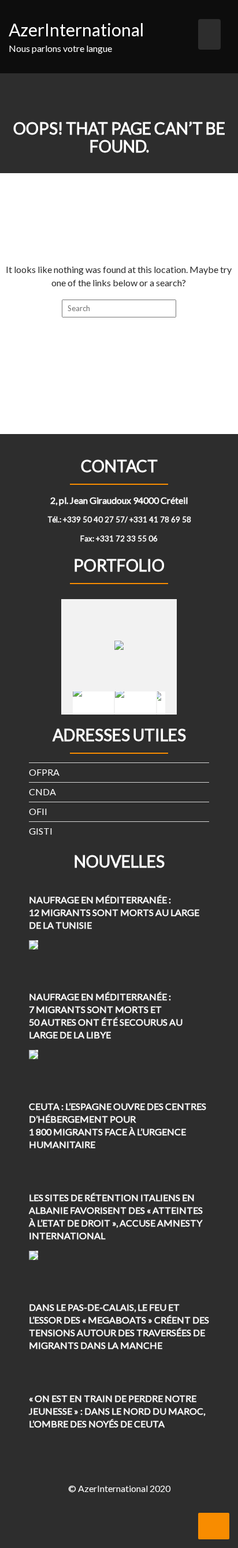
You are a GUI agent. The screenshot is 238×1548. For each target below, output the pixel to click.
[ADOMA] (93, 702)
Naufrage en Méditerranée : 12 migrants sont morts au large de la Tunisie (114, 912)
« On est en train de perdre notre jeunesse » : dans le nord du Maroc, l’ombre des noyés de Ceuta (117, 1411)
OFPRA (44, 771)
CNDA (42, 791)
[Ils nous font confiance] (135, 703)
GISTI (41, 830)
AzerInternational (76, 29)
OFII (38, 811)
